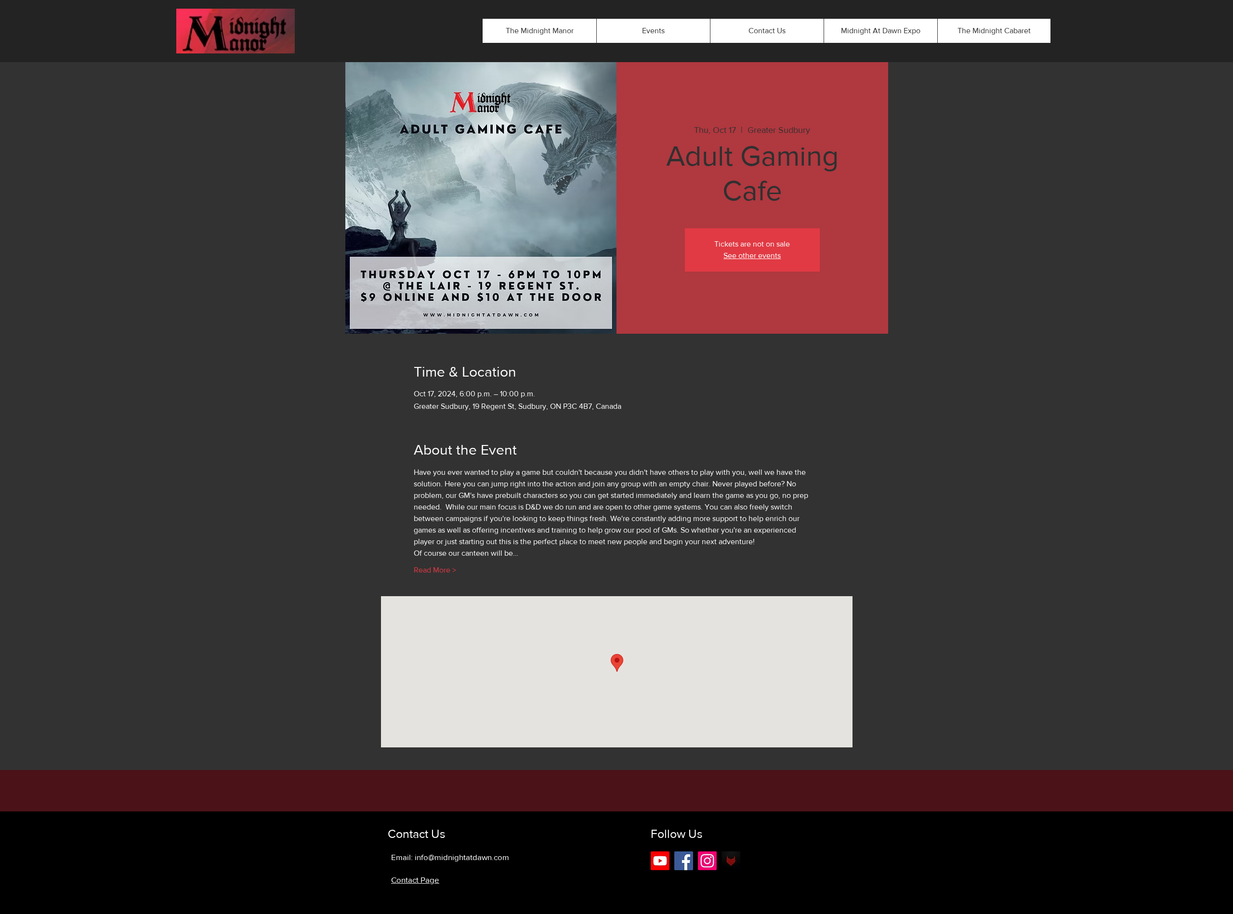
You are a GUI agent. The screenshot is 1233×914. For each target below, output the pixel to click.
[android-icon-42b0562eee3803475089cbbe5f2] (730, 860)
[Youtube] (660, 860)
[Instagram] (707, 860)
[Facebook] (683, 860)
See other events (752, 255)
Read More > (435, 570)
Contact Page (415, 879)
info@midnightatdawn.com (462, 857)
